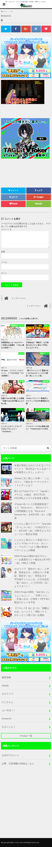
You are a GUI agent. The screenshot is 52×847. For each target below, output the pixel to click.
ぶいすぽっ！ (9, 710)
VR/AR (5, 685)
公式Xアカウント (10, 755)
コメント (6, 229)
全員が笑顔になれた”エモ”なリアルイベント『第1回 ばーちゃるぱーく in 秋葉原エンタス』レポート (32, 468)
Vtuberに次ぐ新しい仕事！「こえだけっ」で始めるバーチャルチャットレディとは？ (31, 481)
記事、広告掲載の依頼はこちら (18, 763)
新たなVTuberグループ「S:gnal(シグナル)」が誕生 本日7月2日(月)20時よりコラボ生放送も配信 (31, 494)
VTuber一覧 (26, 735)
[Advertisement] (26, 144)
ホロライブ (7, 693)
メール (4, 262)
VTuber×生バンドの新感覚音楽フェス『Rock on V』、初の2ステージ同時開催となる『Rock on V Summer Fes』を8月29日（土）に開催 (32, 511)
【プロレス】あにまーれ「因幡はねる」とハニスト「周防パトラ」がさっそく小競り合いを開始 (31, 611)
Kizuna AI (6, 718)
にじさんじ (7, 702)
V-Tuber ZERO (18, 842)
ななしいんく (9, 726)
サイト (4, 273)
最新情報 (6, 677)
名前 (3, 251)
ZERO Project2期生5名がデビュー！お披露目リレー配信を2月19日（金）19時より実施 (32, 559)
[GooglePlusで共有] (26, 29)
